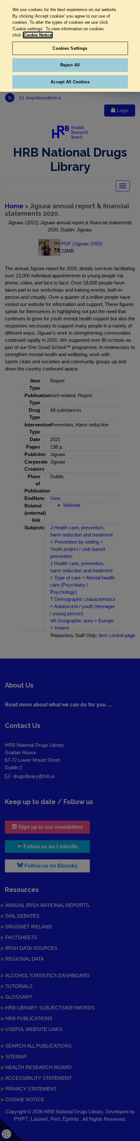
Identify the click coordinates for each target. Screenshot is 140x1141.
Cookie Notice (38, 35)
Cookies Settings (69, 48)
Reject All (70, 65)
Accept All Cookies (69, 81)
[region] (70, 46)
